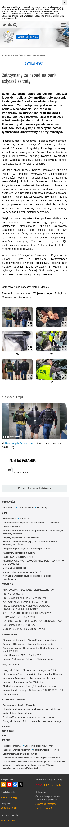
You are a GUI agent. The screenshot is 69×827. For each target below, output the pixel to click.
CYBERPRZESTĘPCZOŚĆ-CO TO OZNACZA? (27, 613)
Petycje (55, 749)
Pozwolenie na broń (13, 705)
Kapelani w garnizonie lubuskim (19, 552)
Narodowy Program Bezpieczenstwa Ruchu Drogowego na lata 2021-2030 (32, 649)
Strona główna (9, 55)
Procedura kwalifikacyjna (50, 674)
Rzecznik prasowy (12, 745)
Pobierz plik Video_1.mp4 (20, 443)
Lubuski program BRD (14, 655)
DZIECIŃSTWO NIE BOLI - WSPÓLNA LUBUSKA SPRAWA (32, 621)
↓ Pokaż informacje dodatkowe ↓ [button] (34, 488)
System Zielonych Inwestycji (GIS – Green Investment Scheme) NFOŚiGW (30, 543)
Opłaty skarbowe (11, 721)
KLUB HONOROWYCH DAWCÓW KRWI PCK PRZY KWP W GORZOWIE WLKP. (33, 562)
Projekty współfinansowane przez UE (21, 537)
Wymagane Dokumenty (15, 678)
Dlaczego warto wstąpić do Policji (39, 670)
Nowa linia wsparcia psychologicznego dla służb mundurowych (27, 577)
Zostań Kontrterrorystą (14, 690)
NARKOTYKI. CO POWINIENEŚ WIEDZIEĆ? (25, 602)
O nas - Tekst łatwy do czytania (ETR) (22, 572)
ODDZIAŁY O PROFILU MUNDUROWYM (24, 629)
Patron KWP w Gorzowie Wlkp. (18, 556)
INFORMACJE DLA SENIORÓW (19, 625)
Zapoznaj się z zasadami (45, 803)
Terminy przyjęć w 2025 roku (28, 682)
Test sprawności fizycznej (42, 678)
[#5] (51, 369)
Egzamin (30, 705)
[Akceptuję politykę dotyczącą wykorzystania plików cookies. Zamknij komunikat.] (64, 2)
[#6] (17, 341)
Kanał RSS (3, 784)
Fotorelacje (42, 507)
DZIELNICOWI (8, 731)
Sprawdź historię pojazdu (40, 644)
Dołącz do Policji (11, 664)
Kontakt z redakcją (9, 797)
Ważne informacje (52, 721)
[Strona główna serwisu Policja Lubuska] (4, 25)
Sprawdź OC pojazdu (13, 644)
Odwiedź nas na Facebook (15, 784)
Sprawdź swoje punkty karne (42, 640)
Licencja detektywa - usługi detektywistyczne (25, 709)
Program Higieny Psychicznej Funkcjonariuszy (26, 548)
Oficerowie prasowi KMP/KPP (39, 745)
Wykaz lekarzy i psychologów (17, 713)
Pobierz (6, 726)
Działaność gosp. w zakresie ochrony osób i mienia (29, 717)
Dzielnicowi (53, 522)
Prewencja (7, 584)
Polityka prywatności (44, 808)
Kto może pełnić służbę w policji (19, 674)
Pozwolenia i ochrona (13, 699)
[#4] (51, 341)
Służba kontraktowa (13, 686)
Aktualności (25, 55)
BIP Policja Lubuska (52, 785)
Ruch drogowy (9, 634)
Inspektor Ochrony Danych (16, 749)
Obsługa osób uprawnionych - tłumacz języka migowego (31, 757)
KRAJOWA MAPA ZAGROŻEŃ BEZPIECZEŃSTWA (28, 590)
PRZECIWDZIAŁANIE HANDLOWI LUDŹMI (25, 598)
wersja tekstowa (8, 820)
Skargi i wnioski (41, 749)
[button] (63, 25)
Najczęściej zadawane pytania (41, 686)
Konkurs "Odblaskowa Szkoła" (18, 659)
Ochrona (55, 709)
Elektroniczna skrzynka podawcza (20, 753)
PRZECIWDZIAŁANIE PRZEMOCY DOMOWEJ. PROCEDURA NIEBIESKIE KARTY (27, 607)
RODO (4, 735)
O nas (4, 513)
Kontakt (7, 682)
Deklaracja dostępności (14, 567)
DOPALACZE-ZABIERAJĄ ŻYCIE (19, 617)
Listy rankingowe (11, 694)
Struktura (24, 518)
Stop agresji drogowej (14, 640)
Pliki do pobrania (45, 659)
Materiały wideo (26, 507)
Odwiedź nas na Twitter (20, 784)
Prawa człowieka (11, 526)
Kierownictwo (9, 518)
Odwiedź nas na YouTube (9, 784)
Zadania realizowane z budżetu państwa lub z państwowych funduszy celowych (33, 532)
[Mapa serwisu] (10, 25)
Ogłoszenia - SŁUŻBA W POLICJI (46, 690)
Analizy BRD (35, 655)
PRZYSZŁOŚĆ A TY (13, 594)
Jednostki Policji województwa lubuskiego (24, 522)
